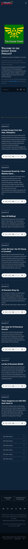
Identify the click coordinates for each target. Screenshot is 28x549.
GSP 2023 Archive (8, 445)
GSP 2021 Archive (8, 454)
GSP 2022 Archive (8, 450)
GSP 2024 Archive (8, 441)
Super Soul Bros (13, 81)
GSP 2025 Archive (8, 436)
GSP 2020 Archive (8, 459)
